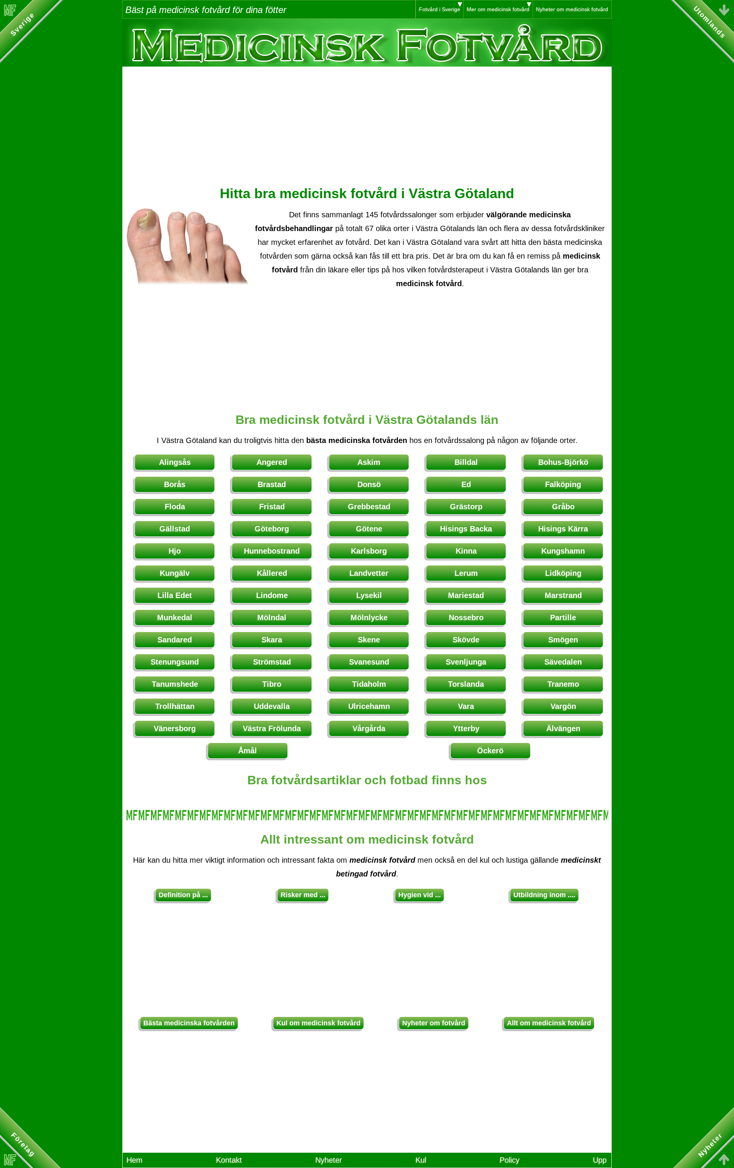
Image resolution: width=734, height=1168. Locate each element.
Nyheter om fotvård (433, 1023)
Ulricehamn (369, 706)
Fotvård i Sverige (439, 9)
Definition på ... (183, 895)
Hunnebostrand (272, 551)
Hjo (175, 551)
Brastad (272, 484)
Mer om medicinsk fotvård (498, 9)
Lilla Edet (175, 595)
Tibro (271, 684)
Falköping (563, 484)
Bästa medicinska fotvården (189, 1023)
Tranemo (563, 684)
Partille (563, 617)
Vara (466, 706)
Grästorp (466, 506)
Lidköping (563, 573)
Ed (466, 484)
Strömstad (272, 662)
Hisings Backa (466, 529)
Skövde (466, 639)
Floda (175, 506)
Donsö (369, 484)
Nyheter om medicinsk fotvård (572, 9)
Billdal (466, 462)
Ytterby (466, 728)
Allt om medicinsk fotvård (549, 1023)
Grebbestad (369, 506)
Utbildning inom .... (544, 895)
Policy (510, 1160)
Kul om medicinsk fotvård (318, 1023)
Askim (368, 462)
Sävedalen (563, 662)
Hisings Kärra (563, 529)
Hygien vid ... (419, 895)
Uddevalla (272, 706)
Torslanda (466, 684)
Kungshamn (563, 551)
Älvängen (563, 728)
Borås (174, 484)
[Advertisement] (367, 120)
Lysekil (369, 595)
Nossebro (466, 617)
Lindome (272, 595)
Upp (600, 1160)
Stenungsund (175, 662)
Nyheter (328, 1160)
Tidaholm (369, 684)
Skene (369, 639)
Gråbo (563, 506)
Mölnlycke (369, 617)
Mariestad (466, 595)
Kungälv (175, 573)
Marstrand (563, 595)
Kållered (272, 573)
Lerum (466, 573)
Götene (369, 529)
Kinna (466, 551)
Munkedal (174, 617)
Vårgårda (368, 728)
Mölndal (271, 617)
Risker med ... (303, 895)
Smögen (563, 639)
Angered (272, 462)
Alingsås (175, 462)
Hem (135, 1160)
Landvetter (368, 573)
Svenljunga (466, 662)
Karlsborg (369, 551)
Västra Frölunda (272, 728)
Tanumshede (175, 684)
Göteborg (272, 529)
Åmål (247, 750)
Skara (271, 639)
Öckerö (490, 750)
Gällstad (174, 529)
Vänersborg (175, 728)
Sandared (175, 639)
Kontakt (229, 1160)
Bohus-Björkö (563, 462)
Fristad (272, 506)
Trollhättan (175, 706)
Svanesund (369, 662)
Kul (421, 1160)
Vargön (563, 706)
